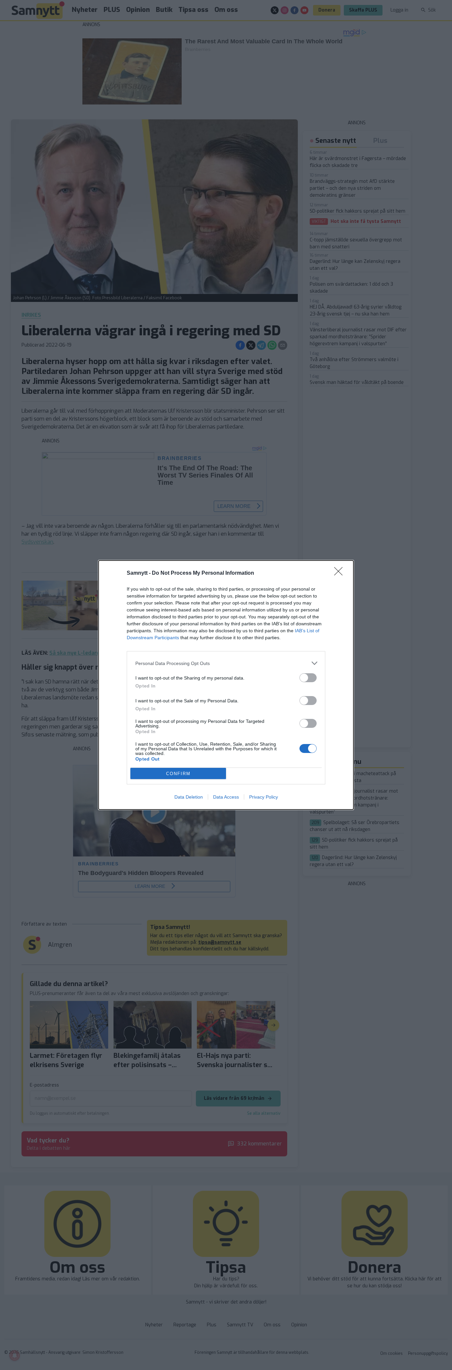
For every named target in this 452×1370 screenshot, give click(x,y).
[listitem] (226, 663)
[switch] (308, 677)
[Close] (340, 573)
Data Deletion (188, 797)
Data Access (226, 797)
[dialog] (226, 685)
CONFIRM (178, 773)
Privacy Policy (263, 797)
